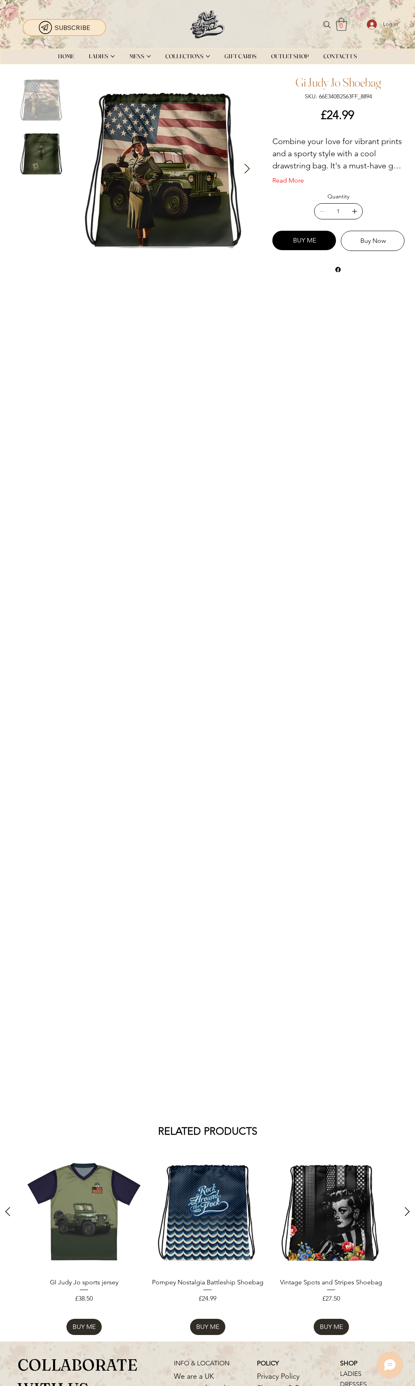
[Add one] (355, 211)
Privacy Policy (278, 1376)
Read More (288, 180)
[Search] (327, 24)
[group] (207, 1244)
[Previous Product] (7, 1211)
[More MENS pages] (149, 56)
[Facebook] (337, 270)
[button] (341, 24)
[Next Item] (246, 169)
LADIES (351, 1373)
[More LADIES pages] (113, 56)
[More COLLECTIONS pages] (208, 56)
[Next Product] (407, 1211)
